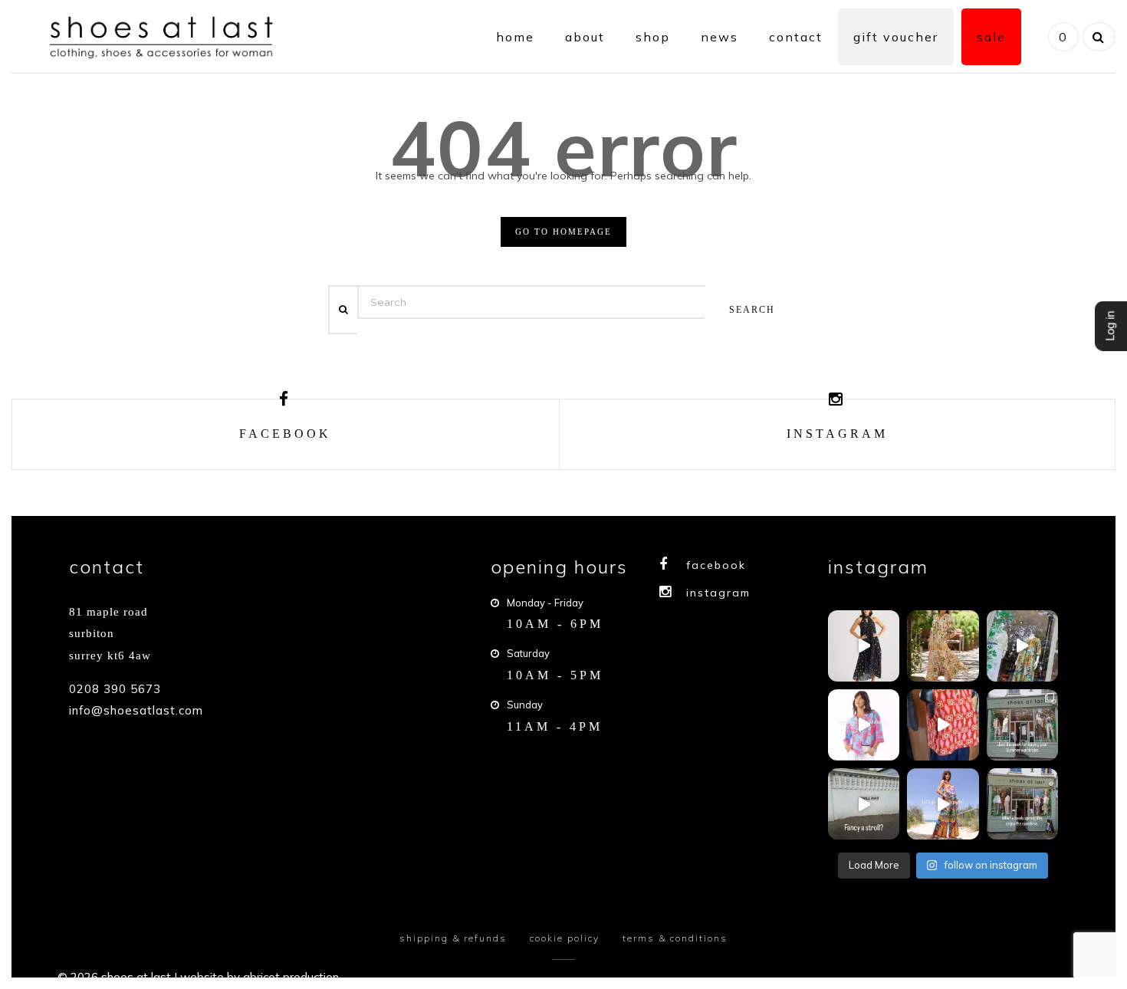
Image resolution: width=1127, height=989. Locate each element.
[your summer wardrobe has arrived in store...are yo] (942, 804)
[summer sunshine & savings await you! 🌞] (942, 646)
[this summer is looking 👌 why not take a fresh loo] (1022, 646)
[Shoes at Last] (164, 35)
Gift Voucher (895, 36)
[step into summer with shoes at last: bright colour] (863, 725)
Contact (796, 36)
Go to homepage (563, 231)
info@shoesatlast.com (136, 710)
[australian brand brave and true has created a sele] (863, 646)
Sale (991, 36)
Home (515, 36)
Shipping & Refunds (453, 938)
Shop (653, 36)
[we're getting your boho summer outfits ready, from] (1022, 725)
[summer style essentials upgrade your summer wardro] (942, 725)
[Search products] (1097, 36)
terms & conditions (675, 938)
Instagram (718, 593)
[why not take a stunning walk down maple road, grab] (1022, 804)
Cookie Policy (565, 938)
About (585, 36)
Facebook (716, 565)
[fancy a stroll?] (863, 804)
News (719, 36)
